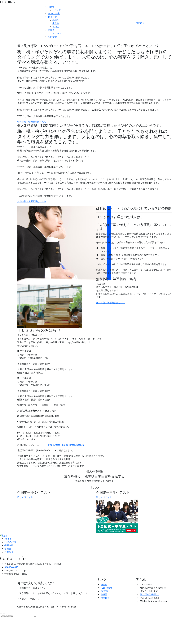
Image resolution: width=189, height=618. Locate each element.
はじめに (56, 10)
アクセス (56, 33)
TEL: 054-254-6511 (149, 594)
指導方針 (52, 16)
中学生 (55, 23)
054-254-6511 (11, 567)
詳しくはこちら (25, 497)
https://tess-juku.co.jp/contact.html (66, 444)
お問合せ (52, 36)
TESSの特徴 (54, 13)
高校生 (55, 26)
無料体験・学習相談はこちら (31, 121)
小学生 (55, 20)
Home (51, 6)
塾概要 (51, 30)
